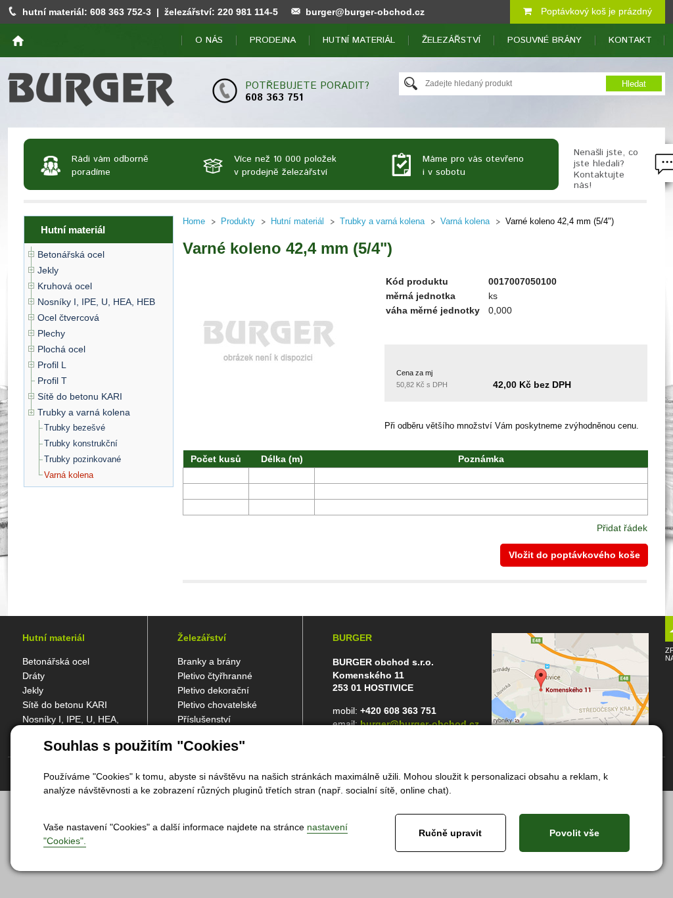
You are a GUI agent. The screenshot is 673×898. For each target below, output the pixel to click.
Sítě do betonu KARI (79, 396)
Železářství (451, 40)
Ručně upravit (450, 833)
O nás (209, 40)
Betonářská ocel (70, 254)
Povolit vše (574, 833)
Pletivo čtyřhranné (214, 676)
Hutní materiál (359, 40)
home (18, 40)
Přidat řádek (622, 528)
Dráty (33, 676)
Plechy (51, 333)
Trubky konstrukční (81, 443)
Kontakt (630, 40)
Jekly (47, 270)
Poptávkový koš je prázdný (595, 11)
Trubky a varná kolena (83, 412)
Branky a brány (209, 661)
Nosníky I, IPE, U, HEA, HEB (96, 301)
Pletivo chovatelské (217, 704)
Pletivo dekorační (213, 690)
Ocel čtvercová (68, 317)
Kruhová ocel (64, 286)
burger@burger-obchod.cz (365, 12)
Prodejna (273, 40)
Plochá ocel (61, 349)
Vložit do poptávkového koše (574, 555)
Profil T (52, 380)
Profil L (51, 365)
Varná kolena (68, 475)
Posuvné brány (544, 40)
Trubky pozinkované (82, 459)
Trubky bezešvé (74, 428)
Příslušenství (204, 719)
